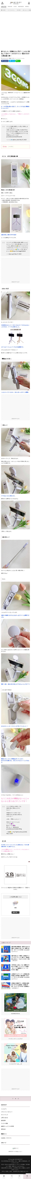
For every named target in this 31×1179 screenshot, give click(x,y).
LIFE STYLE (3, 6)
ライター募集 (4, 1123)
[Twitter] (12, 61)
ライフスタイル (11, 10)
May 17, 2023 (17, 254)
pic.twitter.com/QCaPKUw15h (14, 136)
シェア (12, 1177)
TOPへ (27, 1177)
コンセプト (4, 1109)
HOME (3, 10)
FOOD (15, 6)
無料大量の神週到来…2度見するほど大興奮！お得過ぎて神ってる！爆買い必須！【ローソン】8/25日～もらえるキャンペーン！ (20, 949)
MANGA (27, 6)
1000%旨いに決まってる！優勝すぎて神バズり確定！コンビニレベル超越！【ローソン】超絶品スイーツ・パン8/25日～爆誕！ (20, 967)
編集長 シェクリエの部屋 (7, 1126)
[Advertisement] (15, 31)
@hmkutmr (16, 827)
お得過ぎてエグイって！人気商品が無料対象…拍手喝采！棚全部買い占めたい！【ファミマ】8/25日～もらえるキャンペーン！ (20, 976)
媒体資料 (3, 1120)
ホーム (4, 1177)
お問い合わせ (4, 1117)
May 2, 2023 (9, 833)
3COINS (19, 10)
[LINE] (18, 61)
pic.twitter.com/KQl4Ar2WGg (14, 829)
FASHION (10, 6)
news (23, 58)
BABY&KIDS (21, 6)
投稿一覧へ (15, 912)
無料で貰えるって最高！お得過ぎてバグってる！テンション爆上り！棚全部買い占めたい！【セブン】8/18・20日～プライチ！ (20, 958)
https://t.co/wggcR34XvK (19, 251)
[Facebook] (5, 61)
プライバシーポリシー (6, 1111)
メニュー (19, 1177)
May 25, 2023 (22, 139)
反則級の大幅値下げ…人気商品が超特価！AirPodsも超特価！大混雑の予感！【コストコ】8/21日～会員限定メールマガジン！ (20, 985)
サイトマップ (4, 1114)
